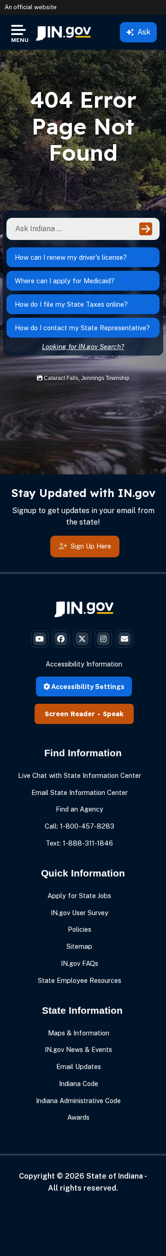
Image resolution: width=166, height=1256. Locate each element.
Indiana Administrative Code (78, 1100)
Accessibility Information (84, 664)
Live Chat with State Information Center (79, 775)
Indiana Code (78, 1083)
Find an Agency (79, 809)
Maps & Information (78, 1033)
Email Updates (78, 1066)
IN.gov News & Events (78, 1049)
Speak (113, 714)
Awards (78, 1117)
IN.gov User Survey (79, 913)
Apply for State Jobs (79, 896)
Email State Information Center (79, 792)
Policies (79, 929)
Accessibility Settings (87, 686)
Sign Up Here (91, 546)
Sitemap (79, 946)
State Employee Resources (79, 980)
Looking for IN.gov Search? (83, 347)
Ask (143, 32)
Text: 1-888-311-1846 (79, 843)
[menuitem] (63, 32)
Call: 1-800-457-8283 (79, 826)
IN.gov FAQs (79, 963)
